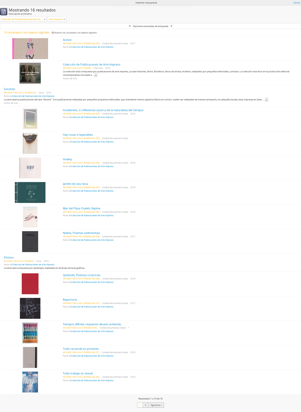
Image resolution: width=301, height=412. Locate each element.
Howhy (67, 159)
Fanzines (9, 89)
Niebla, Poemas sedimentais (81, 233)
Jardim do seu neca (75, 184)
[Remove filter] (44, 19)
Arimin (67, 40)
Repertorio (70, 300)
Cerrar (297, 2)
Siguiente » (156, 405)
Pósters (9, 257)
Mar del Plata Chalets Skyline (81, 208)
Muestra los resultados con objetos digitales (75, 32)
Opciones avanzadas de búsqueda (150, 26)
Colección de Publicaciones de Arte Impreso (92, 46)
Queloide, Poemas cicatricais (82, 275)
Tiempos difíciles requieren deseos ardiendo (92, 324)
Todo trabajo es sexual (78, 373)
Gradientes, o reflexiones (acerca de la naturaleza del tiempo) (103, 110)
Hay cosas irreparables (78, 135)
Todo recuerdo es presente (81, 349)
